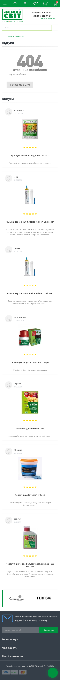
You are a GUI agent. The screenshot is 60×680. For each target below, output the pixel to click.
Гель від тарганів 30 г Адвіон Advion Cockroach (30, 221)
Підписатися (48, 630)
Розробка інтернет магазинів (18, 666)
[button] (25, 3)
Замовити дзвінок (48, 18)
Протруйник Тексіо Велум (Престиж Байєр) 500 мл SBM (30, 565)
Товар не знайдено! (15, 36)
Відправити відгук (19, 84)
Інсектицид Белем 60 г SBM (30, 428)
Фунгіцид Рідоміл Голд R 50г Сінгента (30, 155)
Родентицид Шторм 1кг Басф (30, 495)
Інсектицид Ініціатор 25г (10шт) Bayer (30, 362)
